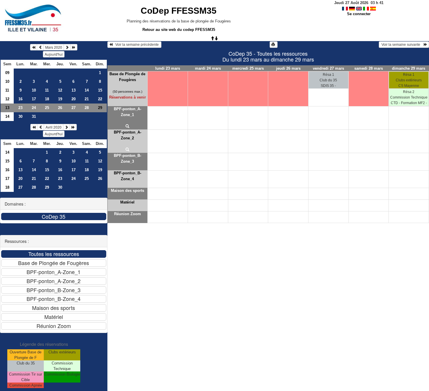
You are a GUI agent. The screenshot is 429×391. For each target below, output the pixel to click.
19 (60, 99)
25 (47, 108)
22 (100, 99)
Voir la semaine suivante (402, 45)
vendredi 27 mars (328, 68)
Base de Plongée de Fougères (127, 77)
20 (74, 99)
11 (7, 90)
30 (20, 116)
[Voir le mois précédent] (40, 47)
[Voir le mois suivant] (67, 47)
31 (34, 116)
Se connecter (359, 14)
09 (7, 73)
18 (47, 99)
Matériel (127, 202)
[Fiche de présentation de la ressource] (128, 126)
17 (34, 99)
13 (74, 90)
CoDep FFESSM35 (179, 10)
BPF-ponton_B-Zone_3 (127, 158)
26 (60, 108)
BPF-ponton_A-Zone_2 (127, 135)
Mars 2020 (53, 47)
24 (34, 108)
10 (7, 81)
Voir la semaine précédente (136, 45)
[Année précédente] (33, 47)
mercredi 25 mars (248, 68)
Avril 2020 (54, 127)
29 (47, 187)
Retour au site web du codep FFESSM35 (178, 29)
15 (100, 90)
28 (87, 108)
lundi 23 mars (167, 68)
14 (87, 90)
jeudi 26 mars (288, 68)
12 (60, 90)
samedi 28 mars (368, 68)
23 (20, 108)
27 (74, 108)
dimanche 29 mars (408, 68)
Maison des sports (127, 190)
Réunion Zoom (127, 214)
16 (20, 99)
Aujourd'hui (54, 54)
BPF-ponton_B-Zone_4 (127, 176)
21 (87, 99)
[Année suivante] (73, 47)
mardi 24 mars (208, 68)
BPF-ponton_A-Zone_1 (127, 112)
